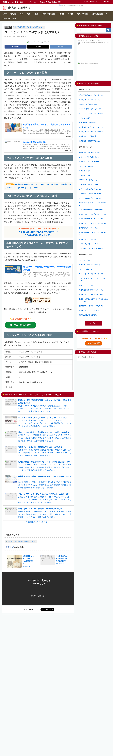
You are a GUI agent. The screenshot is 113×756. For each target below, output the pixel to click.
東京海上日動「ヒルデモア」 (88, 315)
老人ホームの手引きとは (93, 1)
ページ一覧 (106, 1)
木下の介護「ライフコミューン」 (90, 184)
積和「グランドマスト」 (87, 285)
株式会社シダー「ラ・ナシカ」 (89, 228)
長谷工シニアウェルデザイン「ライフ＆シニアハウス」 (93, 300)
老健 (36, 14)
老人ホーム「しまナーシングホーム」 (91, 248)
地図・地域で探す (22, 325)
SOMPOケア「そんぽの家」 (88, 104)
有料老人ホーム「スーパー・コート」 (91, 127)
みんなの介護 (95, 343)
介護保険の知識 (82, 14)
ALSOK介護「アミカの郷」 (88, 122)
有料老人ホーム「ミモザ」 (87, 239)
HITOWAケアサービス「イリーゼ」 (90, 109)
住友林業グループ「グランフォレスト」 (92, 306)
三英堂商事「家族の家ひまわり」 (90, 141)
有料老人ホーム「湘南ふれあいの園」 (91, 294)
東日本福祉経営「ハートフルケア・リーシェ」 (92, 234)
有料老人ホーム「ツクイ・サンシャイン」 (92, 223)
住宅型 (61, 14)
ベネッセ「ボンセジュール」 (88, 269)
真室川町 (8, 27)
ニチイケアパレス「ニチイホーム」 (90, 189)
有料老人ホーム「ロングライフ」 (90, 310)
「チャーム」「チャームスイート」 (90, 244)
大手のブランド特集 (9, 18)
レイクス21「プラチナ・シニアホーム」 (92, 113)
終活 (21, 14)
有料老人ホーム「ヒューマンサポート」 (92, 131)
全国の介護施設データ (99, 14)
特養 (28, 14)
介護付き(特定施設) (48, 14)
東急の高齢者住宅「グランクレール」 (91, 290)
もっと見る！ (92, 323)
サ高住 (70, 14)
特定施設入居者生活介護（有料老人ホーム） (29, 27)
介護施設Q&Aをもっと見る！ (37, 522)
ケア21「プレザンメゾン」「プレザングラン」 (92, 204)
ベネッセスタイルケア (86, 166)
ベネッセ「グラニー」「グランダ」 (90, 264)
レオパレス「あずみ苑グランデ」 (90, 157)
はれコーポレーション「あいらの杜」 (91, 209)
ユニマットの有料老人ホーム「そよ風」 (92, 218)
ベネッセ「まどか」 (85, 170)
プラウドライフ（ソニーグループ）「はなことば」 (93, 279)
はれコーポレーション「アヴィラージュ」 (92, 214)
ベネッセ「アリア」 (85, 260)
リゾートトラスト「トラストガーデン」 (92, 274)
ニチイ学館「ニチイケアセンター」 (90, 193)
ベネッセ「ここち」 (85, 118)
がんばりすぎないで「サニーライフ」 (91, 95)
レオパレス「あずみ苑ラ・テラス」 (90, 161)
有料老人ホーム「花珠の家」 (88, 136)
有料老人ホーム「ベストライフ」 (90, 99)
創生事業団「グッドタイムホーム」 (90, 152)
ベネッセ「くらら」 (85, 175)
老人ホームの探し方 (9, 14)
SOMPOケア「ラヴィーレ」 (88, 180)
